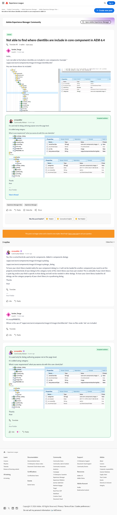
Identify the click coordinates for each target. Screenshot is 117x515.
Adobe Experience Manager (29, 9)
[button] (104, 10)
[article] (58, 276)
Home (3, 9)
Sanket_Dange (16, 49)
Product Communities (13, 9)
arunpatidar (18, 120)
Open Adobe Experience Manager (97, 22)
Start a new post (73, 234)
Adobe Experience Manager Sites (48, 9)
